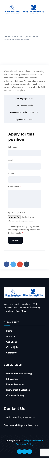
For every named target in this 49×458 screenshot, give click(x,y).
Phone (12, 173)
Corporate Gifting (15, 395)
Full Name (13, 147)
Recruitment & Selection (18, 390)
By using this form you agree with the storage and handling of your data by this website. (24, 229)
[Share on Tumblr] (26, 264)
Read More (20, 311)
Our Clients (11, 341)
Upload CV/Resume (17, 212)
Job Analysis (12, 379)
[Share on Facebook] (6, 264)
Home (9, 330)
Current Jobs (12, 347)
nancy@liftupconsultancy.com (24, 425)
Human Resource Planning (19, 373)
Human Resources (15, 384)
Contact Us (11, 352)
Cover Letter (14, 186)
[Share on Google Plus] (20, 264)
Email (11, 160)
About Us (10, 336)
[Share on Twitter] (13, 264)
